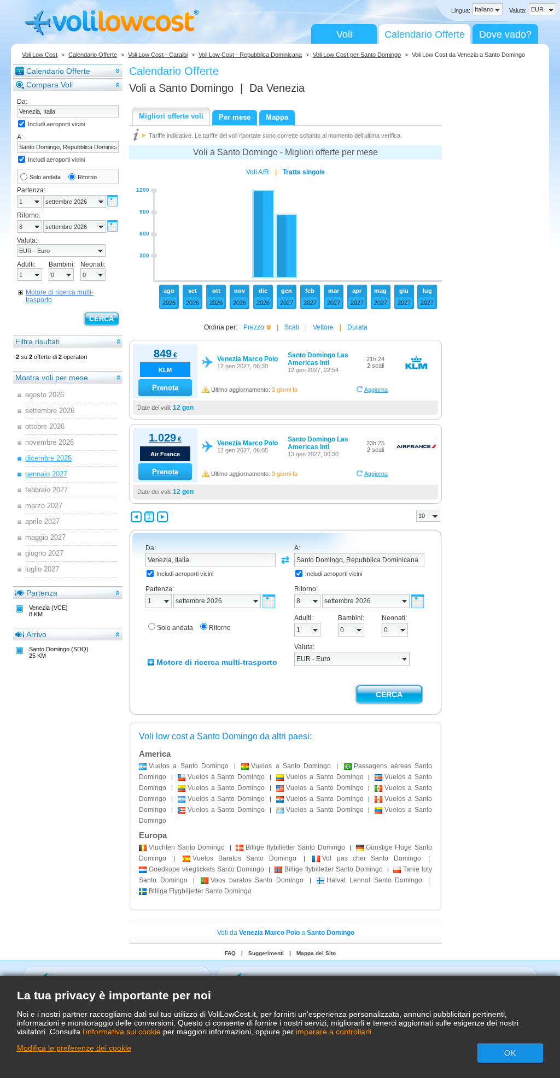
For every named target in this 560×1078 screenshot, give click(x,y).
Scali (291, 327)
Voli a (181, 88)
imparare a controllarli (333, 1031)
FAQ (230, 953)
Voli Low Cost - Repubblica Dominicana (250, 54)
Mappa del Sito (316, 953)
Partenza (41, 592)
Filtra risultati (37, 341)
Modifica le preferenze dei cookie (74, 1048)
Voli (344, 34)
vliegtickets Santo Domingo (206, 869)
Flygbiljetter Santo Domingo (200, 891)
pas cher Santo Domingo (371, 858)
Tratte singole (304, 172)
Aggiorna (376, 389)
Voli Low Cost (39, 54)
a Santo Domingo (189, 766)
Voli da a (285, 932)
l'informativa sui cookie (122, 1031)
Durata (357, 327)
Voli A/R (257, 172)
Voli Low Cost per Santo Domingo (357, 54)
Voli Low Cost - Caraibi (158, 54)
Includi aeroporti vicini (56, 124)
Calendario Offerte (424, 34)
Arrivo (36, 634)
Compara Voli (49, 84)
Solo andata (45, 177)
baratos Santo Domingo (257, 880)
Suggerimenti (266, 953)
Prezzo (253, 327)
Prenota (165, 388)
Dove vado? (505, 34)
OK (510, 1052)
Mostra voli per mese (51, 377)
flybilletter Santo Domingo (295, 847)
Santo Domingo (187, 847)
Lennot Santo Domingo (374, 880)
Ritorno (87, 177)
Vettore (323, 327)
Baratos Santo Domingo (244, 858)
